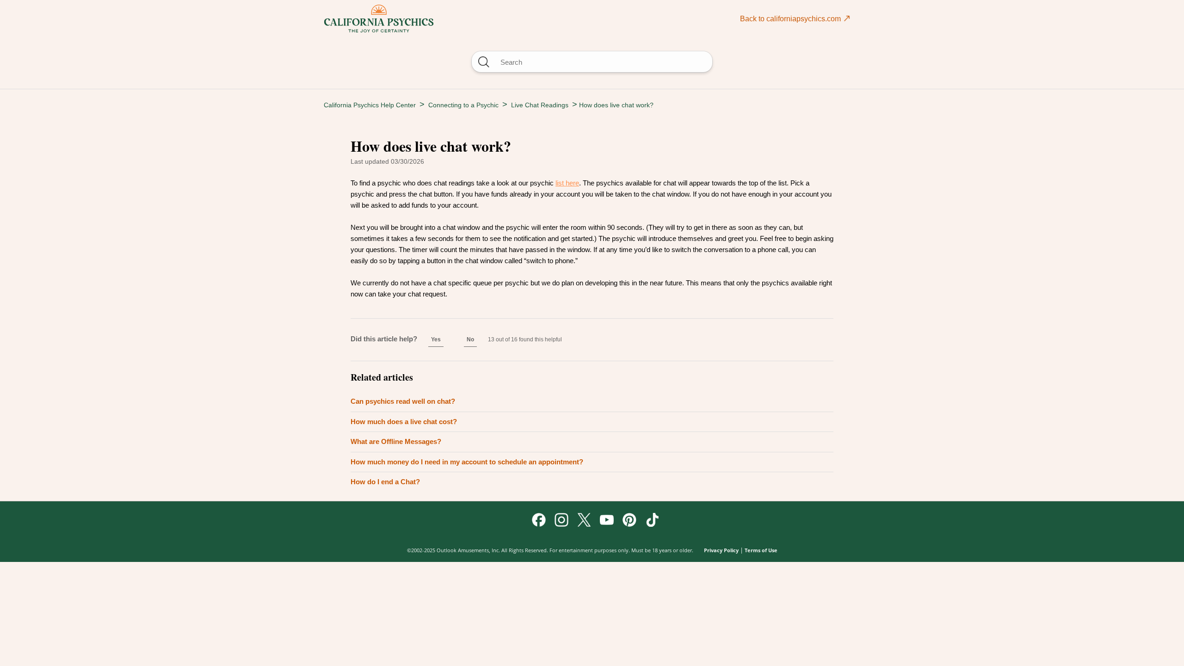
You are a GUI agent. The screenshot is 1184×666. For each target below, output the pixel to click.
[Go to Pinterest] (629, 520)
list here (567, 183)
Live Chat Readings (539, 105)
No (470, 339)
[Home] (379, 18)
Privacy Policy (721, 550)
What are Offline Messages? (396, 441)
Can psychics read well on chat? (403, 401)
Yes (436, 339)
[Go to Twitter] (584, 520)
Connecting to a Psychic (463, 105)
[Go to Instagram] (561, 520)
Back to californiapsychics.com (791, 19)
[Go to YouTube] (607, 520)
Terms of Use (761, 550)
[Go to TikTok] (652, 520)
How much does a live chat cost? (404, 422)
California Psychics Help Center (370, 105)
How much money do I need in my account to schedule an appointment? (467, 462)
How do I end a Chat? (385, 482)
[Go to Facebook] (539, 520)
